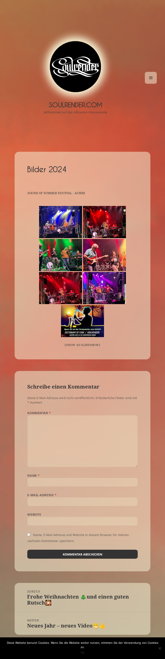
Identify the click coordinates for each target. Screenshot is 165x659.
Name (33, 475)
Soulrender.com (75, 104)
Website (34, 514)
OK (82, 652)
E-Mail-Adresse (42, 495)
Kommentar (39, 413)
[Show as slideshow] (82, 345)
